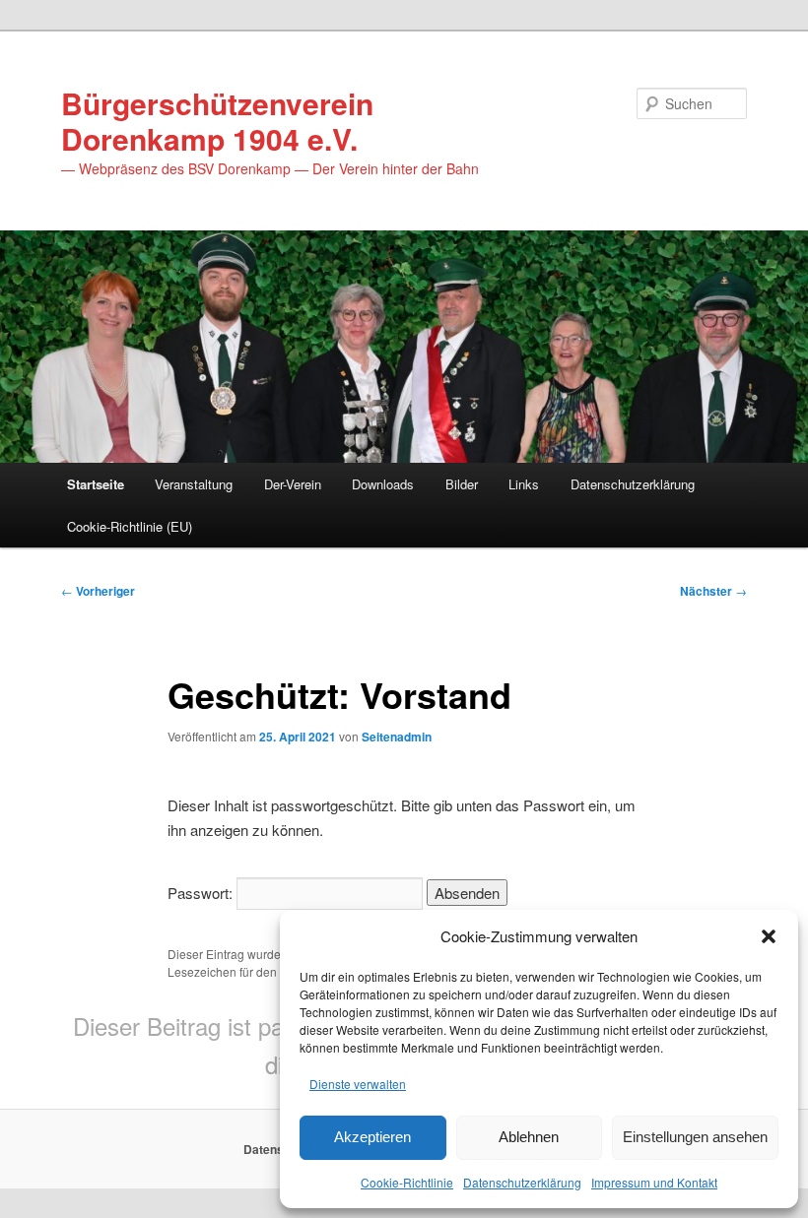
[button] (768, 936)
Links (523, 484)
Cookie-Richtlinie (407, 1182)
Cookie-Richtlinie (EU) (129, 526)
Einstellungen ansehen (695, 1136)
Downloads (383, 484)
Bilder (461, 484)
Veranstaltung (194, 484)
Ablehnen (529, 1136)
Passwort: (202, 892)
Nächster (713, 591)
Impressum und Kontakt (654, 1182)
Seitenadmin (397, 736)
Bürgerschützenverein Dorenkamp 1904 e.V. (217, 121)
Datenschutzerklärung (522, 1182)
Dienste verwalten (357, 1083)
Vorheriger (98, 591)
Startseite (95, 484)
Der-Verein (292, 484)
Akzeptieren (372, 1136)
